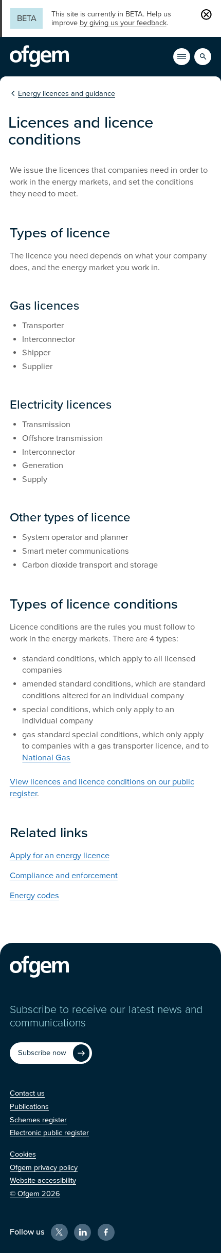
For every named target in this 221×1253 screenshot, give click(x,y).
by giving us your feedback (123, 22)
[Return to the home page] (39, 56)
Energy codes (34, 896)
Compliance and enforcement (64, 876)
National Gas (46, 758)
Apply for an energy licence (59, 856)
